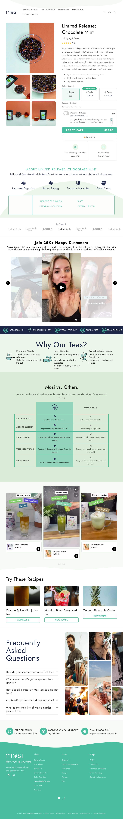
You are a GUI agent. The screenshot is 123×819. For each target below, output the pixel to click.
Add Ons (37, 790)
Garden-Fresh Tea (41, 773)
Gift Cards (38, 785)
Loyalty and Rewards (70, 764)
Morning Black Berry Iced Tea (60, 612)
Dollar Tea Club (40, 777)
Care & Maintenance (98, 777)
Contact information (99, 813)
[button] (30, 9)
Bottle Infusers (39, 760)
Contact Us (94, 764)
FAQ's (92, 760)
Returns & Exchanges (98, 768)
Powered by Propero (35, 813)
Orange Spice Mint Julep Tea (22, 612)
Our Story (65, 760)
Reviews (65, 777)
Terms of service (73, 813)
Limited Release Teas (42, 781)
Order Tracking (96, 773)
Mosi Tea (26, 813)
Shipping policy (85, 813)
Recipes (65, 773)
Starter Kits (38, 768)
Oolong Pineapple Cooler (99, 610)
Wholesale (66, 768)
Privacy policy (60, 813)
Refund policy (49, 813)
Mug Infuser (38, 764)
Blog (63, 781)
